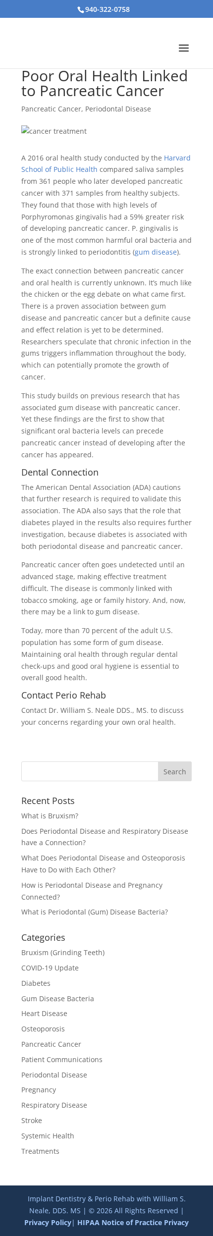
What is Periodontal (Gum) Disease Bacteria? (94, 911)
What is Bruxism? (49, 815)
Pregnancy (38, 1089)
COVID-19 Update (50, 967)
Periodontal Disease (118, 108)
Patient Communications (62, 1059)
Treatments (40, 1151)
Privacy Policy (47, 1222)
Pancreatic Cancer (51, 108)
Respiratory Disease (54, 1105)
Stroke (31, 1120)
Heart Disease (44, 1013)
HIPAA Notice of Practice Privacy (133, 1222)
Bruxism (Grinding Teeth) (63, 952)
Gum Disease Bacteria (57, 998)
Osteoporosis (43, 1028)
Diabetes (36, 983)
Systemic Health (47, 1135)
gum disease (156, 252)
